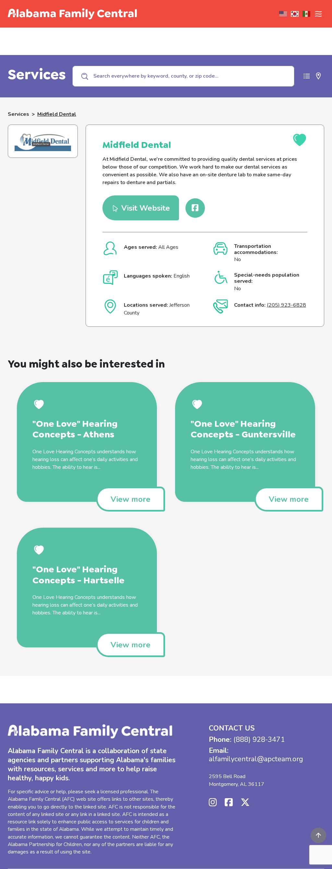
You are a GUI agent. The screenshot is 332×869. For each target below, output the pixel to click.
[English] (283, 14)
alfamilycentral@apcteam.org (256, 759)
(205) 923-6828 (286, 305)
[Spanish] (306, 14)
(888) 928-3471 (259, 739)
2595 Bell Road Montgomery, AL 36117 (236, 780)
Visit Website (144, 208)
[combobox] (183, 76)
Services (18, 114)
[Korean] (295, 14)
